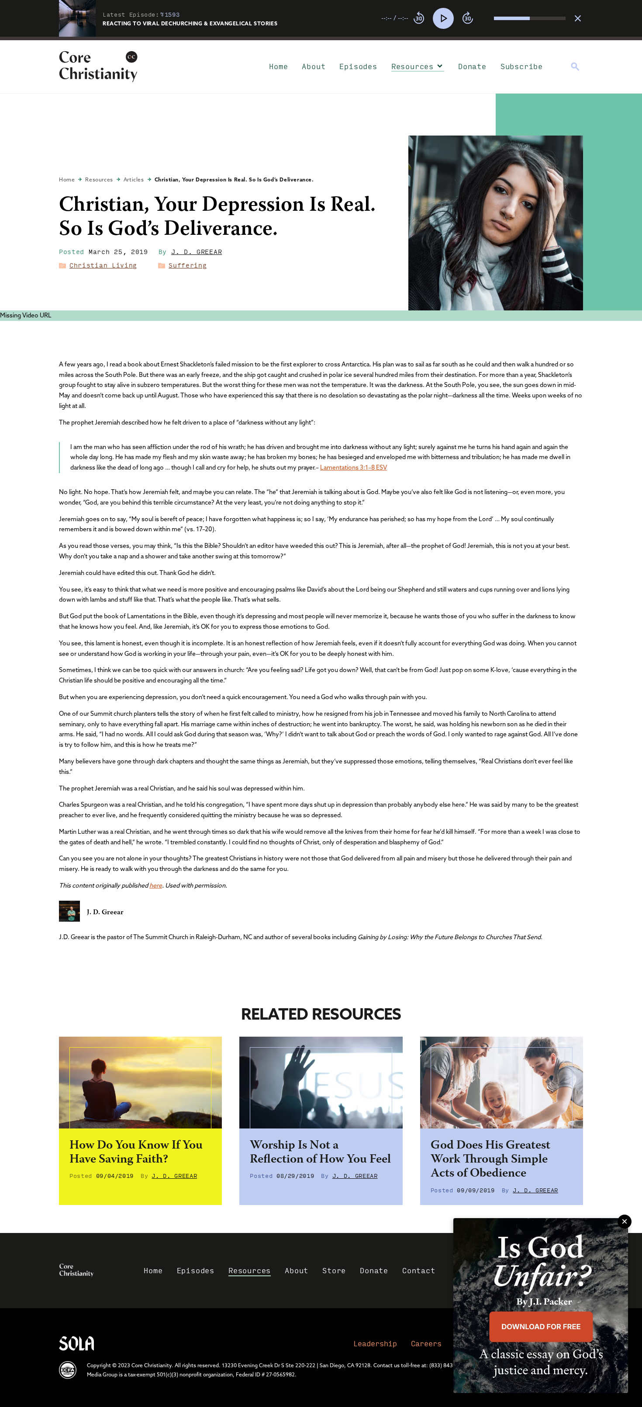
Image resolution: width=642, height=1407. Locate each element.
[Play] (443, 18)
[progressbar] (321, 38)
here (155, 885)
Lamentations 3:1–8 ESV (353, 467)
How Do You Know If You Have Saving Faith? (136, 1153)
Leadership (375, 1343)
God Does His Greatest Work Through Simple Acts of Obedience (490, 1160)
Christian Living (103, 265)
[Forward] (467, 18)
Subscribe (521, 66)
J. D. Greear (196, 251)
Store (334, 1270)
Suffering (188, 265)
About (313, 66)
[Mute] (487, 18)
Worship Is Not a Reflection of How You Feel (320, 1153)
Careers (426, 1343)
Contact (418, 1270)
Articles (134, 179)
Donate (472, 66)
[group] (473, 18)
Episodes (358, 66)
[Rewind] (418, 18)
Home (278, 66)
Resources (412, 66)
